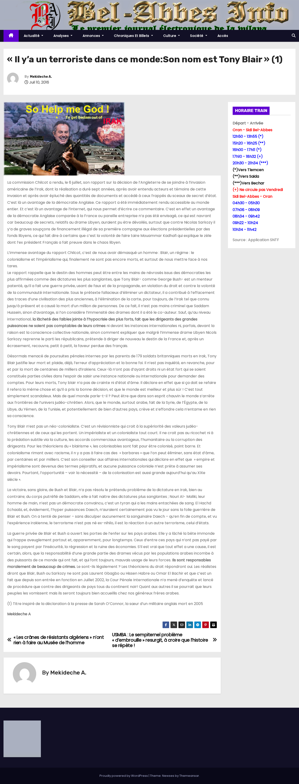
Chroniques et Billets (132, 35)
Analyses (61, 35)
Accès (222, 35)
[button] (293, 35)
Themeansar (189, 775)
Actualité (32, 35)
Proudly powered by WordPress (124, 775)
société (197, 35)
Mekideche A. (41, 77)
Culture (170, 35)
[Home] (11, 36)
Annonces (92, 35)
